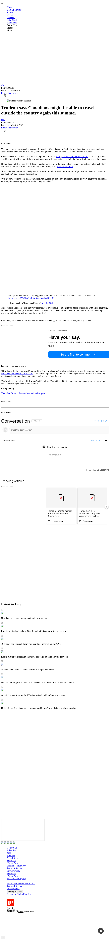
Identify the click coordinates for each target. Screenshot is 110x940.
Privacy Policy (13, 871)
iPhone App (12, 863)
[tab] (9, 440)
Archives (11, 855)
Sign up (104, 421)
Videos (10, 12)
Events (10, 15)
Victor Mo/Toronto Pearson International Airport (23, 393)
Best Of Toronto (14, 10)
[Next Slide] (106, 507)
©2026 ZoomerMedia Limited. (21, 883)
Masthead (11, 860)
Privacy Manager (15, 891)
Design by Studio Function (19, 894)
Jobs (9, 853)
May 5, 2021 (47, 303)
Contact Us (12, 848)
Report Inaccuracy (9, 93)
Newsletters (12, 858)
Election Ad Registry (16, 865)
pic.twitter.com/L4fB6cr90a (42, 298)
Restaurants (12, 22)
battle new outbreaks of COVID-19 (17, 373)
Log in (97, 421)
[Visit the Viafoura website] (103, 470)
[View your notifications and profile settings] (106, 440)
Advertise (11, 850)
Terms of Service (14, 868)
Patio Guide (12, 20)
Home (9, 7)
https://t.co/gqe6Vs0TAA (18, 298)
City (3, 85)
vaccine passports (65, 166)
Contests (11, 17)
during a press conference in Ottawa (72, 156)
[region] (55, 445)
